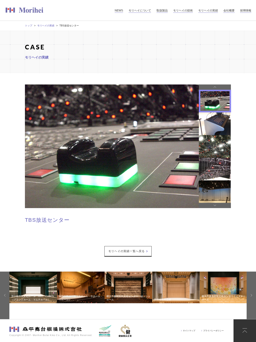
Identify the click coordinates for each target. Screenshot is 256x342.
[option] (112, 146)
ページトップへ (245, 330)
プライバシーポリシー (213, 330)
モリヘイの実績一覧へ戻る (126, 251)
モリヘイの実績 (45, 25)
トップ (28, 25)
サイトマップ (189, 330)
